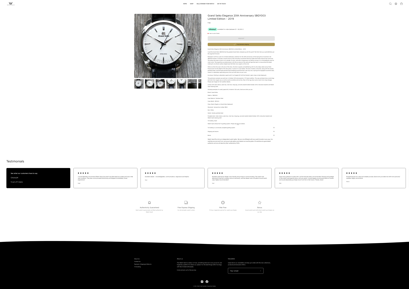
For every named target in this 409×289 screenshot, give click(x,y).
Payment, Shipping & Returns (142, 264)
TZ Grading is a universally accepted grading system (221, 127)
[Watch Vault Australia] (10, 4)
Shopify (214, 286)
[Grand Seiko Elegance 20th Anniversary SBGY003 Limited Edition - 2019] (139, 84)
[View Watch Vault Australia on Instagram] (202, 281)
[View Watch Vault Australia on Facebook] (207, 281)
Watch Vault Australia (201, 286)
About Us (136, 259)
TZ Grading (137, 266)
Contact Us (137, 261)
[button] (390, 3)
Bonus (209, 135)
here (238, 123)
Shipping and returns (213, 131)
